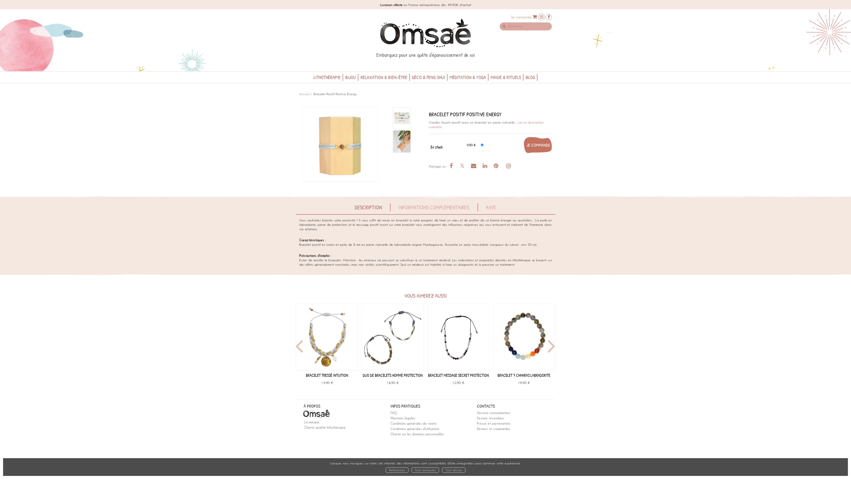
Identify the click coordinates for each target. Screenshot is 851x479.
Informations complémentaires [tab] (433, 207)
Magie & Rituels (506, 77)
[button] (340, 144)
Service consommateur (493, 413)
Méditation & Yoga (468, 77)
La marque (311, 422)
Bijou (350, 77)
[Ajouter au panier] (538, 145)
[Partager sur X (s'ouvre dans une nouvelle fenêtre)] (463, 166)
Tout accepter (425, 470)
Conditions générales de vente (413, 424)
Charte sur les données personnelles (417, 434)
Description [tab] (368, 207)
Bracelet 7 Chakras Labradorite (524, 375)
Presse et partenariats (493, 424)
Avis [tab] (491, 207)
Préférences (397, 470)
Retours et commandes (493, 429)
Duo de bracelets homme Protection (393, 375)
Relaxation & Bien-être (384, 77)
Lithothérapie (327, 77)
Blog (530, 77)
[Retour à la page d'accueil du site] (425, 32)
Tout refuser (453, 470)
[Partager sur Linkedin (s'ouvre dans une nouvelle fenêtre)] (485, 166)
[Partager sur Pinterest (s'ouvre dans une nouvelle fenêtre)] (497, 166)
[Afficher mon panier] (535, 16)
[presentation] (298, 347)
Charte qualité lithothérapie (325, 428)
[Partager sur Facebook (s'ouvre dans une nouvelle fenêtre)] (452, 166)
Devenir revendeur (490, 418)
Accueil (304, 94)
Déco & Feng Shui (428, 77)
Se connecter (521, 17)
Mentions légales (402, 418)
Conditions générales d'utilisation (414, 429)
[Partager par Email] (474, 166)
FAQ (393, 413)
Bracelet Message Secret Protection (458, 375)
